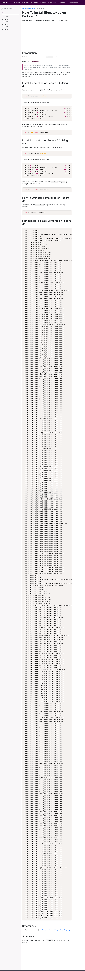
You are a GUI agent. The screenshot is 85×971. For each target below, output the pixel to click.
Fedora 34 (31, 8)
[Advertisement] (53, 35)
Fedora (24, 8)
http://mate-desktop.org (46, 930)
